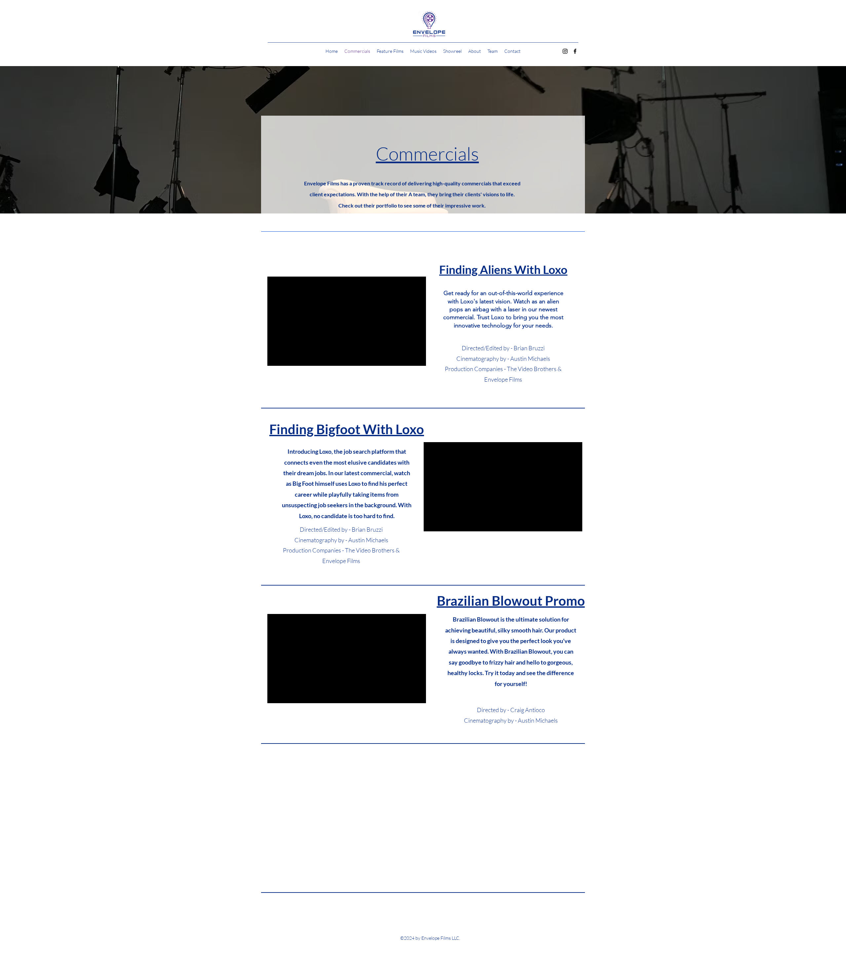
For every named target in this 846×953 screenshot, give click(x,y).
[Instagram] (565, 51)
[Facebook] (575, 51)
